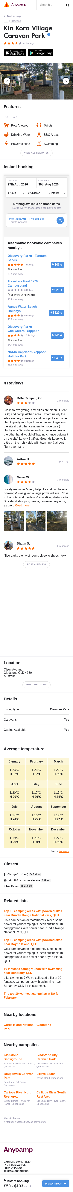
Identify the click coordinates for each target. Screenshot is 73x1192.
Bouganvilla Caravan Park (19, 1076)
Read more (22, 505)
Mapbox (10, 1122)
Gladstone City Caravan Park (46, 1057)
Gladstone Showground (13, 1057)
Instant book (54, 1183)
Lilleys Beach (46, 1073)
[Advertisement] (36, 614)
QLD (6, 21)
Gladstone (15, 21)
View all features (36, 152)
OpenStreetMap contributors (31, 1122)
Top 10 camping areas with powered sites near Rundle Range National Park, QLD (33, 913)
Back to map (14, 16)
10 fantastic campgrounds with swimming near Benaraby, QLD (33, 971)
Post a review (36, 564)
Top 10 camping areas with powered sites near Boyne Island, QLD (33, 942)
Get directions (36, 684)
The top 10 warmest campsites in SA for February (32, 995)
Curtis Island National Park (19, 1027)
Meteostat (64, 851)
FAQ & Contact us (15, 1165)
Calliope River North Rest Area (18, 1094)
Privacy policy (13, 1168)
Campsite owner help (17, 1162)
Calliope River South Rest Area (51, 1094)
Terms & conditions (16, 1171)
